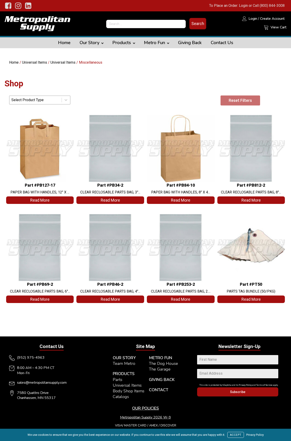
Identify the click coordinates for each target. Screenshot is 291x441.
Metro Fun (154, 43)
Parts (117, 379)
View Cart (278, 27)
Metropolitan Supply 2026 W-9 (145, 417)
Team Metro (124, 363)
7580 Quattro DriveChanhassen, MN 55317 (36, 395)
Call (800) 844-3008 (269, 5)
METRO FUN (160, 358)
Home (64, 43)
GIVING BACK (162, 379)
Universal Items (34, 62)
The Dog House (163, 363)
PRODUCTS (124, 373)
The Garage (160, 369)
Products (121, 43)
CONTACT (158, 390)
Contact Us (222, 43)
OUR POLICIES (145, 408)
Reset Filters (240, 100)
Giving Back (190, 43)
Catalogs (121, 396)
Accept (235, 434)
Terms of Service (264, 385)
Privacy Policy (245, 385)
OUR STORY (124, 358)
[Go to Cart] (266, 28)
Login (243, 5)
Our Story (89, 43)
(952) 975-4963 (31, 357)
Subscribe (237, 392)
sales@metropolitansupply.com (42, 382)
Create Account (272, 18)
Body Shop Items (128, 391)
